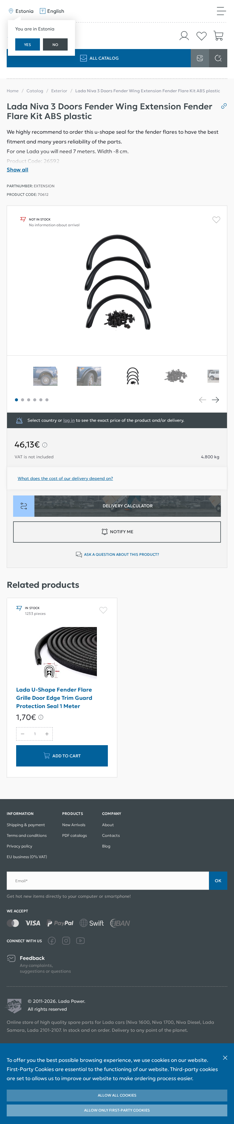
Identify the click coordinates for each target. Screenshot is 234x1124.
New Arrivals (73, 824)
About (108, 824)
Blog (106, 846)
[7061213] (52, 376)
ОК (218, 880)
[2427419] (182, 376)
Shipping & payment (26, 824)
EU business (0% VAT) (27, 856)
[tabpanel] (139, 376)
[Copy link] (221, 106)
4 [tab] (34, 399)
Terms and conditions (27, 835)
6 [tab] (46, 399)
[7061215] (95, 376)
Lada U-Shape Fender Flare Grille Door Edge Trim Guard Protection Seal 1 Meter (54, 698)
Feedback (32, 958)
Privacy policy (19, 846)
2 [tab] (22, 399)
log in (69, 420)
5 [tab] (40, 399)
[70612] (139, 376)
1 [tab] (16, 399)
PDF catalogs (74, 835)
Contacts (111, 835)
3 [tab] (28, 399)
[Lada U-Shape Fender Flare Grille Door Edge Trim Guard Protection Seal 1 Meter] (62, 653)
